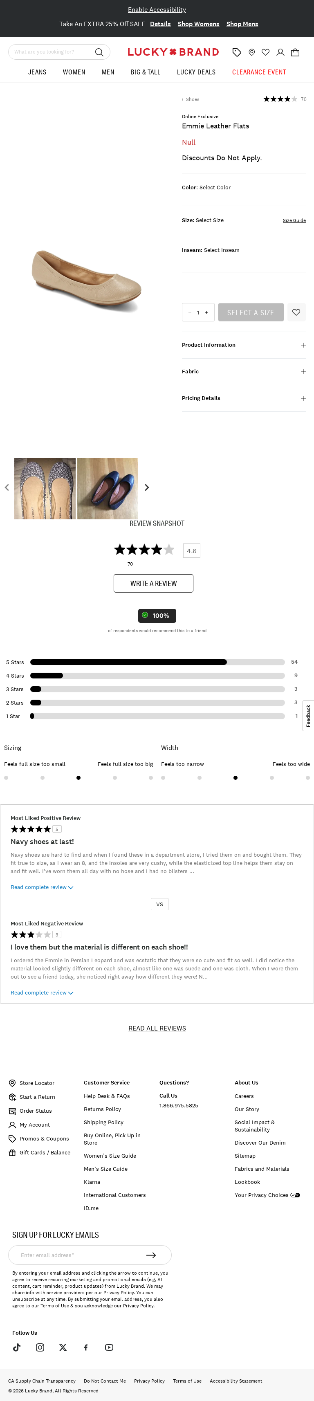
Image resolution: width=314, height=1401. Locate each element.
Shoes (193, 99)
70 (304, 99)
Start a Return (37, 1096)
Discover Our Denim (260, 1142)
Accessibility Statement (236, 1381)
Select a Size (251, 312)
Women (74, 71)
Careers (244, 1096)
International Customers (115, 1195)
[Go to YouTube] (109, 1347)
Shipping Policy (103, 1122)
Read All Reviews (157, 1028)
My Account (35, 1124)
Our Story (247, 1109)
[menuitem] (37, 75)
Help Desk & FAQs (107, 1096)
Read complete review (39, 887)
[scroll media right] (146, 488)
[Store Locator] (251, 52)
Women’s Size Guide (110, 1155)
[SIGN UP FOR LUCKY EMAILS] (151, 1255)
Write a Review (153, 583)
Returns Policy (102, 1109)
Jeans (37, 71)
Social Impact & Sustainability (255, 1125)
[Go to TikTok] (16, 1347)
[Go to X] (62, 1347)
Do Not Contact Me (105, 1381)
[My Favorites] (266, 52)
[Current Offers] (236, 52)
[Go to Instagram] (39, 1347)
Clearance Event (259, 71)
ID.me (91, 1208)
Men (108, 71)
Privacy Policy (138, 1305)
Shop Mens (242, 24)
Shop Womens (199, 24)
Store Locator (37, 1083)
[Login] (280, 52)
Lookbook (247, 1181)
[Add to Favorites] (296, 312)
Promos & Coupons (44, 1138)
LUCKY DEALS (196, 71)
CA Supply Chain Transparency (42, 1381)
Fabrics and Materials (262, 1168)
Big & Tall (146, 71)
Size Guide (294, 220)
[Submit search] (99, 52)
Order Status (36, 1110)
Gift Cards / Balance (45, 1152)
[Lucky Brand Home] (173, 52)
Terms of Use (54, 1305)
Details (160, 24)
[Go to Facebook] (85, 1347)
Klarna (92, 1181)
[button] (295, 52)
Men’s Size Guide (106, 1168)
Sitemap (245, 1155)
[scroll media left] (7, 488)
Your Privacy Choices (262, 1195)
